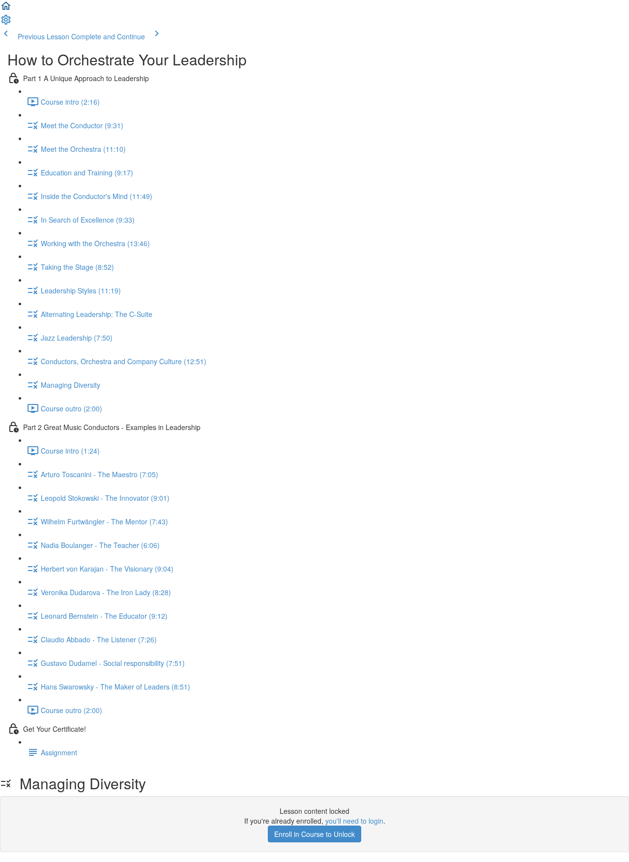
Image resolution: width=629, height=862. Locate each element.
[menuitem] (6, 23)
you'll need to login (354, 821)
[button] (6, 9)
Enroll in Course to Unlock (314, 834)
